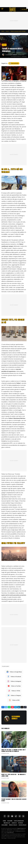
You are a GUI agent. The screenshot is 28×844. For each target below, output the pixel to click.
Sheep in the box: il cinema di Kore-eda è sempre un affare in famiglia (13, 750)
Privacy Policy (13, 824)
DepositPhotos (10, 832)
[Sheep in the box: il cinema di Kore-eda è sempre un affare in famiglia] (14, 739)
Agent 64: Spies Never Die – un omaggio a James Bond (13, 775)
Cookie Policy (22, 824)
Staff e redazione (19, 820)
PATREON (20, 822)
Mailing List (7, 822)
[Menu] (2, 8)
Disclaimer (4, 824)
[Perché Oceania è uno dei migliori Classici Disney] (14, 789)
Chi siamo (9, 820)
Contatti (14, 822)
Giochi (4, 44)
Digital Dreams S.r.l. (21, 828)
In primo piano (5, 666)
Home (4, 820)
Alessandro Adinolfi (11, 54)
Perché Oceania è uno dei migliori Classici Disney (13, 800)
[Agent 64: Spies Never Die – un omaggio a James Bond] (14, 764)
